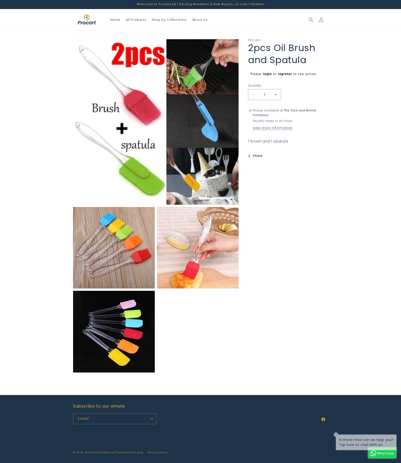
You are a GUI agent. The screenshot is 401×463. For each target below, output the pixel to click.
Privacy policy (158, 452)
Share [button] (258, 155)
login (267, 74)
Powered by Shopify (130, 452)
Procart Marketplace (100, 452)
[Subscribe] (151, 418)
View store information (273, 128)
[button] (311, 20)
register (285, 74)
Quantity (254, 85)
